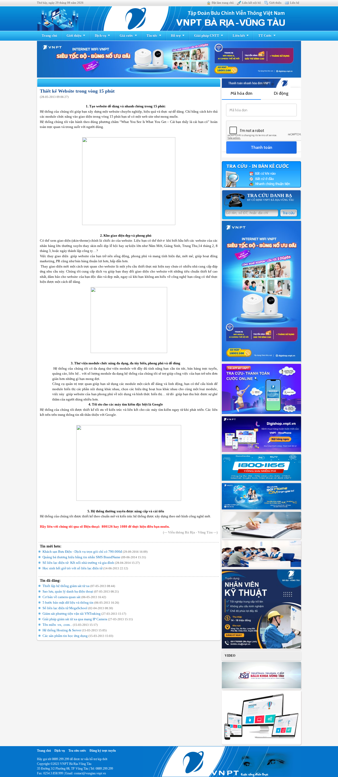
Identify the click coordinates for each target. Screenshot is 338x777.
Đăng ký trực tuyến (103, 750)
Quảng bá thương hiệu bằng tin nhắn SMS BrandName (82, 557)
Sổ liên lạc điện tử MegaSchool (65, 608)
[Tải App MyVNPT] (261, 389)
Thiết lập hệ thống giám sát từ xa (66, 586)
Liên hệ (294, 2)
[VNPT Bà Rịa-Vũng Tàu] (169, 18)
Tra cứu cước (77, 750)
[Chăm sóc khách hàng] (261, 525)
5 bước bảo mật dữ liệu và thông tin (68, 602)
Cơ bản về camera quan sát (62, 597)
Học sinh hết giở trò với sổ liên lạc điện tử (73, 568)
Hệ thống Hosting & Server (62, 630)
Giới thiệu (275, 2)
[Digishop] (261, 434)
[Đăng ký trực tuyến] (261, 497)
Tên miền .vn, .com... (58, 625)
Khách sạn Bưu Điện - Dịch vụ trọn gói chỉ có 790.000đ (83, 552)
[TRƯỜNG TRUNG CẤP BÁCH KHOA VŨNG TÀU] (261, 675)
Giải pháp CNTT (206, 35)
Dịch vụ (100, 35)
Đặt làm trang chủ (223, 2)
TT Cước (265, 35)
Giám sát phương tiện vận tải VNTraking (72, 614)
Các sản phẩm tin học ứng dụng (65, 636)
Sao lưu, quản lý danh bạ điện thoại (68, 591)
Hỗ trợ (176, 35)
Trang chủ (49, 35)
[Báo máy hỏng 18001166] (261, 468)
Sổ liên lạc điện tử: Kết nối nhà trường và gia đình (79, 563)
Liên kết (239, 35)
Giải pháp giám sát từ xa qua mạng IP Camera (75, 619)
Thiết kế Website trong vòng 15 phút (77, 91)
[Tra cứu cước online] (261, 175)
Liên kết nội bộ (251, 2)
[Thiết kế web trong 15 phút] (261, 718)
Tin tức (152, 35)
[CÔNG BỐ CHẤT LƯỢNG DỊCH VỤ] (261, 554)
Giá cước (126, 35)
